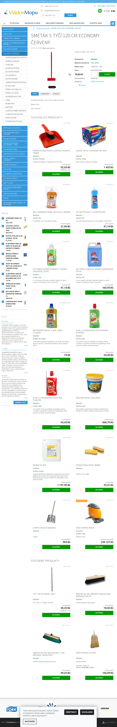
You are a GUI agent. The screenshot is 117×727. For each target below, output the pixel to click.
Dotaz (84, 85)
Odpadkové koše (10, 149)
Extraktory (10, 86)
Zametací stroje (12, 68)
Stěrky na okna (12, 93)
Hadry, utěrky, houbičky (9, 159)
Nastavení (30, 721)
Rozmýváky (10, 104)
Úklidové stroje (12, 72)
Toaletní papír (9, 139)
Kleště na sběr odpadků (15, 111)
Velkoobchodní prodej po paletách (14, 203)
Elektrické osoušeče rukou (12, 188)
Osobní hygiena (10, 165)
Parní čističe (10, 118)
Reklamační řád (76, 23)
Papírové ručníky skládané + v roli (10, 144)
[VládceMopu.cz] (20, 12)
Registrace (111, 6)
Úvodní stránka (4, 23)
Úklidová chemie (10, 49)
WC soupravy (11, 75)
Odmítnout (71, 712)
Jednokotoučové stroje (15, 82)
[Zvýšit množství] (98, 73)
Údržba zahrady (12, 61)
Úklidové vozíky (10, 178)
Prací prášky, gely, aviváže (11, 133)
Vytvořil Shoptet (110, 722)
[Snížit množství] (98, 75)
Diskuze (56, 94)
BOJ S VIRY (7, 34)
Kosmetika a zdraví (11, 38)
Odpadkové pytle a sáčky (14, 154)
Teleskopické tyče (13, 96)
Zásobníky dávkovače (12, 174)
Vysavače (9, 65)
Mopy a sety (8, 183)
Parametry (45, 94)
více (26, 345)
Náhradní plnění (32, 23)
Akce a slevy (8, 29)
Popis (35, 94)
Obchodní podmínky (55, 23)
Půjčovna (14, 23)
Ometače (9, 107)
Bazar (6, 198)
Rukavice (7, 169)
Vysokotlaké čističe (14, 114)
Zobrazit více (20, 402)
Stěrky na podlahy (13, 89)
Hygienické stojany (13, 121)
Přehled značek (10, 194)
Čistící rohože (11, 79)
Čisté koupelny (7, 323)
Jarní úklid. (6, 377)
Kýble (7, 100)
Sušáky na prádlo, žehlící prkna (14, 43)
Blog (4, 316)
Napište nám (96, 23)
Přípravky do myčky (12, 128)
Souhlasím (87, 712)
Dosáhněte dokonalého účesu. (14, 350)
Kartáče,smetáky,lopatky (16, 58)
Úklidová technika (11, 54)
